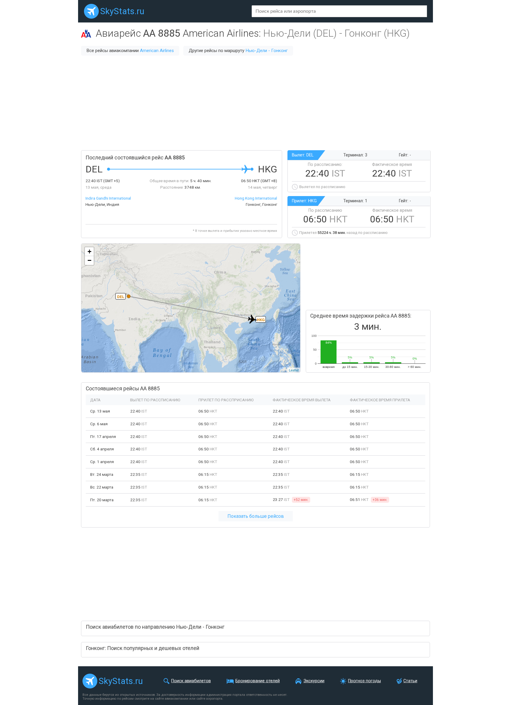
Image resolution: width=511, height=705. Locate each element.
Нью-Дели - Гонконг (266, 50)
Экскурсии (313, 680)
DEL (120, 296)
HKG (261, 319)
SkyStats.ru (122, 11)
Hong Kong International (256, 198)
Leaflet (294, 370)
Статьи (410, 680)
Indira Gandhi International (108, 198)
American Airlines (157, 50)
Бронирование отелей (257, 680)
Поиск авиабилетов (191, 680)
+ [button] (89, 251)
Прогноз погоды (364, 680)
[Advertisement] (255, 103)
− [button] (89, 260)
